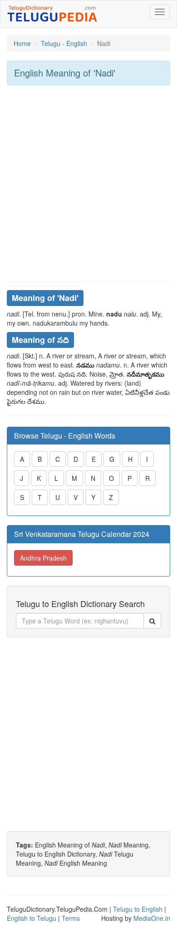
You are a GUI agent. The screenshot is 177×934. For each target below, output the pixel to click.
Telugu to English (137, 909)
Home (22, 43)
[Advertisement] (88, 183)
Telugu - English (64, 43)
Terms (71, 918)
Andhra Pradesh (43, 557)
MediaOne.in (151, 918)
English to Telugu (31, 918)
